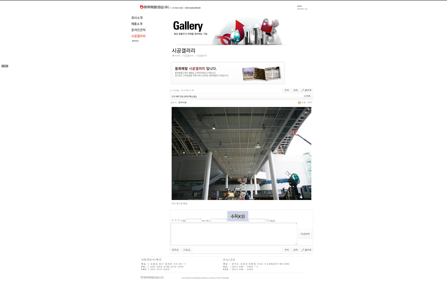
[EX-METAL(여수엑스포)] (175, 249)
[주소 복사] (307, 96)
